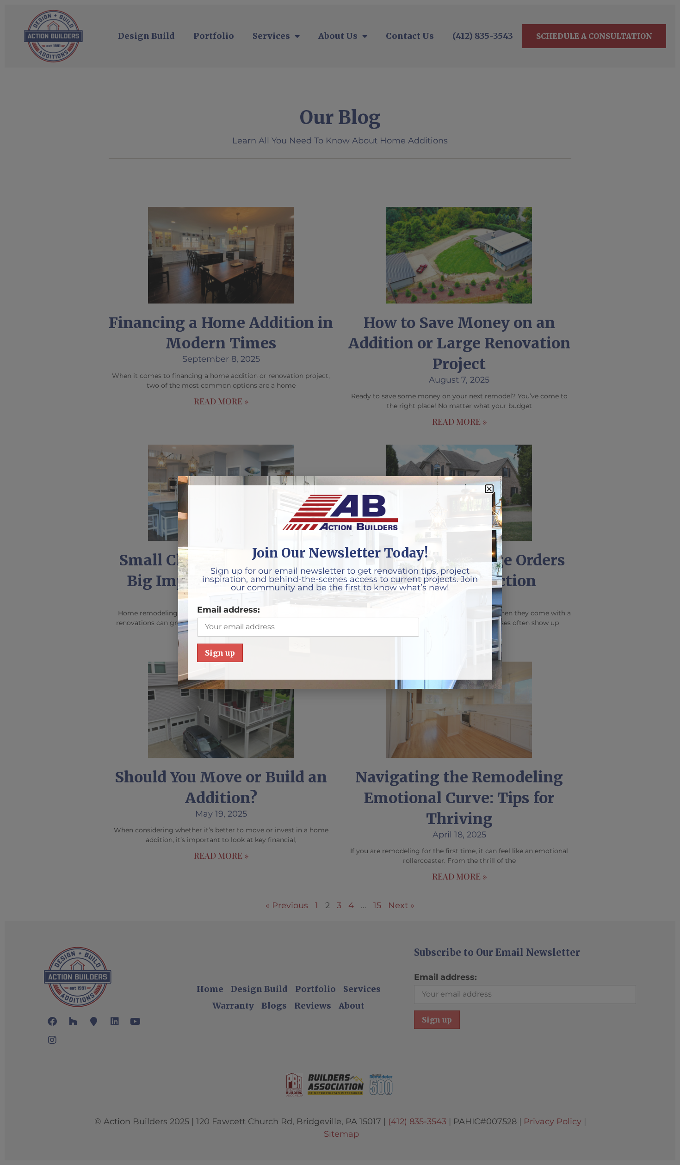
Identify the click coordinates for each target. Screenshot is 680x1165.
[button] (489, 488)
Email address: (228, 610)
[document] (340, 582)
